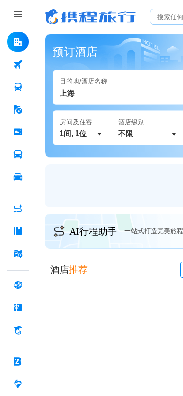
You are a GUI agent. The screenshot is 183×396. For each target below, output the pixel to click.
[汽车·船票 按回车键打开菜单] (18, 154)
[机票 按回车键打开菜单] (18, 64)
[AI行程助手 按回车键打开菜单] (18, 208)
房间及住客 (76, 122)
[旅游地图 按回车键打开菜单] (18, 253)
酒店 (69, 269)
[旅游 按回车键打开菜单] (18, 109)
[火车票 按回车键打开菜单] (18, 87)
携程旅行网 (90, 16)
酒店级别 (131, 122)
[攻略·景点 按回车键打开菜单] (18, 231)
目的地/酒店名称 (83, 81)
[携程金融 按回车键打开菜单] (18, 330)
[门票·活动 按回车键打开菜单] (18, 132)
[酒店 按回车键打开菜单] (18, 42)
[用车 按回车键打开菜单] (18, 177)
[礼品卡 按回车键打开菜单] (18, 307)
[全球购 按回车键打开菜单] (18, 285)
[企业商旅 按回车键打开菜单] (18, 361)
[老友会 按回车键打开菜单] (18, 384)
